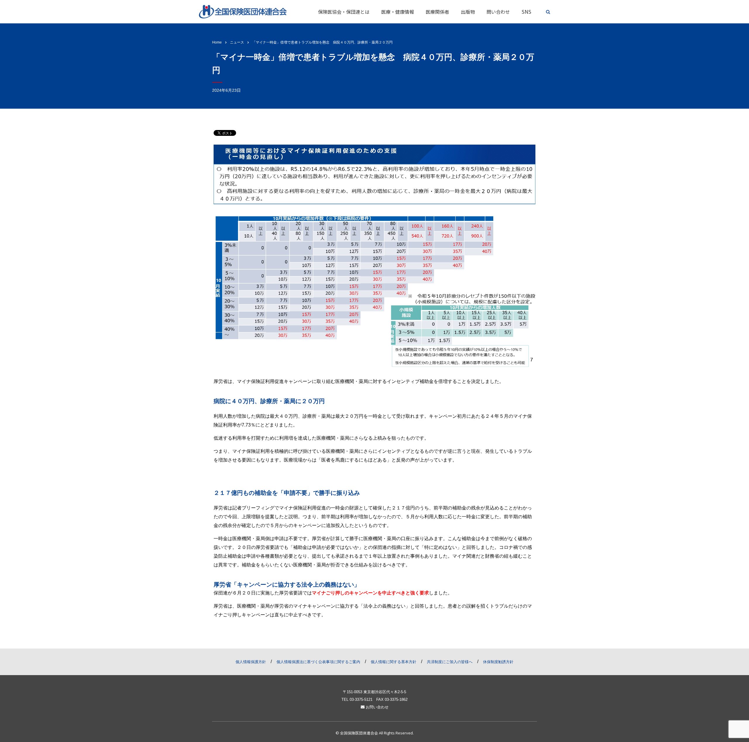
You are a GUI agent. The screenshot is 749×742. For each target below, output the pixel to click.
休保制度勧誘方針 (498, 662)
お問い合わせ (377, 707)
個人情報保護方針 (251, 662)
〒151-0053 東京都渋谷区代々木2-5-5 (374, 692)
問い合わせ (498, 11)
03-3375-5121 (361, 699)
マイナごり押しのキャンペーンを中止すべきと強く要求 (370, 592)
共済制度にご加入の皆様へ (450, 662)
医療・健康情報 (397, 11)
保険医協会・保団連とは (344, 11)
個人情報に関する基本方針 (393, 662)
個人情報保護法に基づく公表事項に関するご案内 (318, 662)
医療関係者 (437, 11)
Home (217, 42)
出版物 (468, 11)
